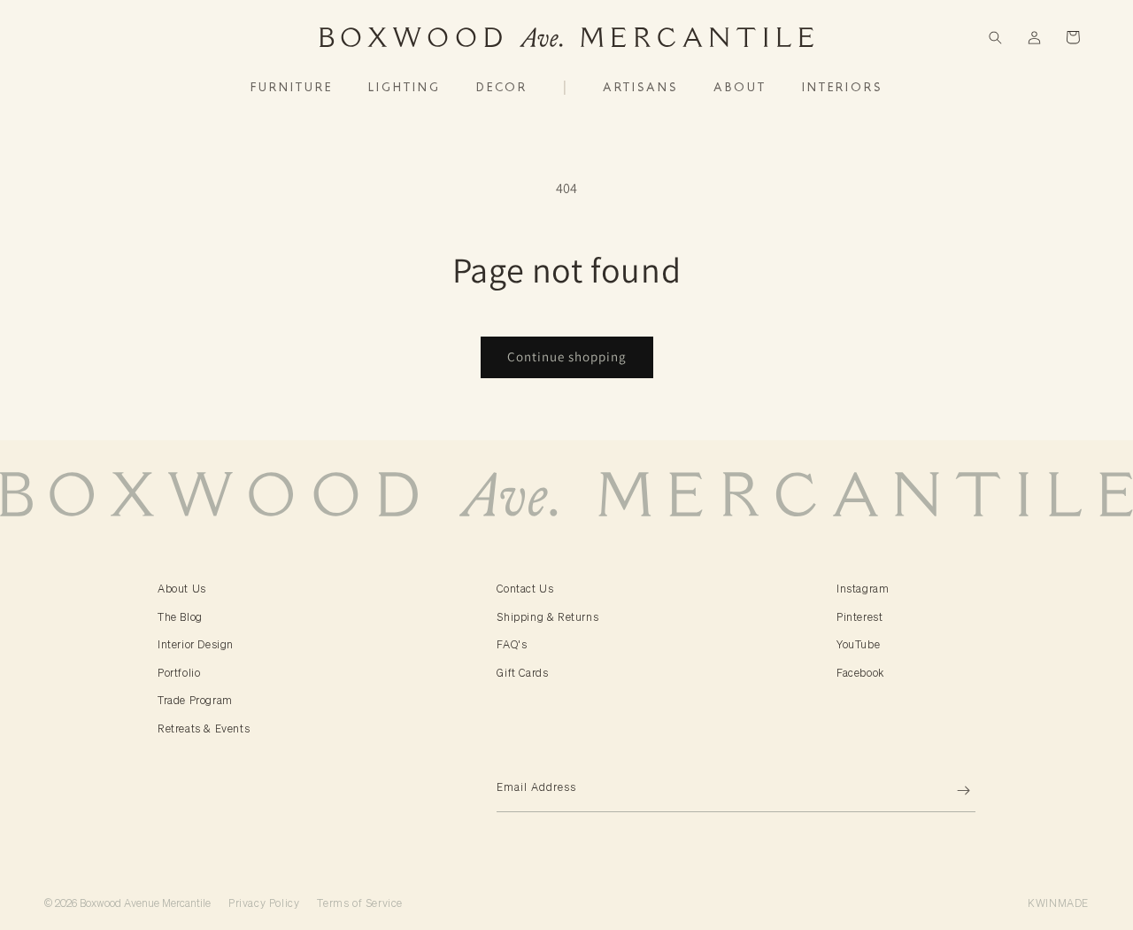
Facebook (860, 672)
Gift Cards (522, 672)
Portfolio (179, 672)
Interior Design (196, 644)
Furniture (291, 88)
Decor (502, 88)
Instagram (862, 588)
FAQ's (512, 644)
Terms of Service (360, 903)
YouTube (858, 644)
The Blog (180, 617)
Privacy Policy (263, 903)
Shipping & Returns (547, 617)
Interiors (842, 88)
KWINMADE (1058, 903)
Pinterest (859, 617)
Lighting (404, 88)
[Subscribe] (955, 790)
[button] (994, 37)
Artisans (640, 88)
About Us (182, 588)
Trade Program (195, 700)
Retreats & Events (204, 728)
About (740, 88)
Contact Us (525, 588)
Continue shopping (567, 356)
